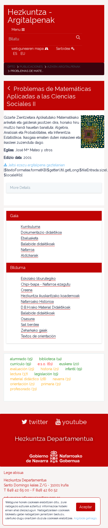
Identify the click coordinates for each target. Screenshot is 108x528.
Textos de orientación (38, 336)
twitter (37, 422)
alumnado (21, 359)
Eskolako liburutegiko (38, 279)
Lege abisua (13, 473)
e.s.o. (45, 364)
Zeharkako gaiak (34, 330)
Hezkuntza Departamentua (54, 438)
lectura (19, 374)
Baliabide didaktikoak (38, 244)
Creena (26, 290)
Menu (17, 30)
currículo (20, 364)
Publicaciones (31, 66)
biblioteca (50, 359)
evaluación (22, 369)
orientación (22, 384)
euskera (69, 364)
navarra (62, 379)
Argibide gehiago (85, 518)
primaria (51, 384)
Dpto (11, 66)
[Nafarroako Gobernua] (54, 456)
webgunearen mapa (28, 49)
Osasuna (28, 319)
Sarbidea (63, 49)
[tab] (54, 216)
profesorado (23, 389)
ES (15, 54)
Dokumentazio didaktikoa (41, 232)
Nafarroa (27, 250)
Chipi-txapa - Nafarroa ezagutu (45, 284)
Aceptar (85, 507)
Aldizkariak (29, 255)
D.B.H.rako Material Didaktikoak (45, 307)
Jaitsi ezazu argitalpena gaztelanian (36, 165)
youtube (74, 422)
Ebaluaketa (29, 238)
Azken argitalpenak (63, 66)
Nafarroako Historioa (37, 302)
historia (50, 369)
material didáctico (28, 379)
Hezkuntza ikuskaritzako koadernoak (50, 296)
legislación (46, 374)
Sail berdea (30, 325)
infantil (73, 369)
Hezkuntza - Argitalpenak (31, 16)
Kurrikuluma (30, 227)
